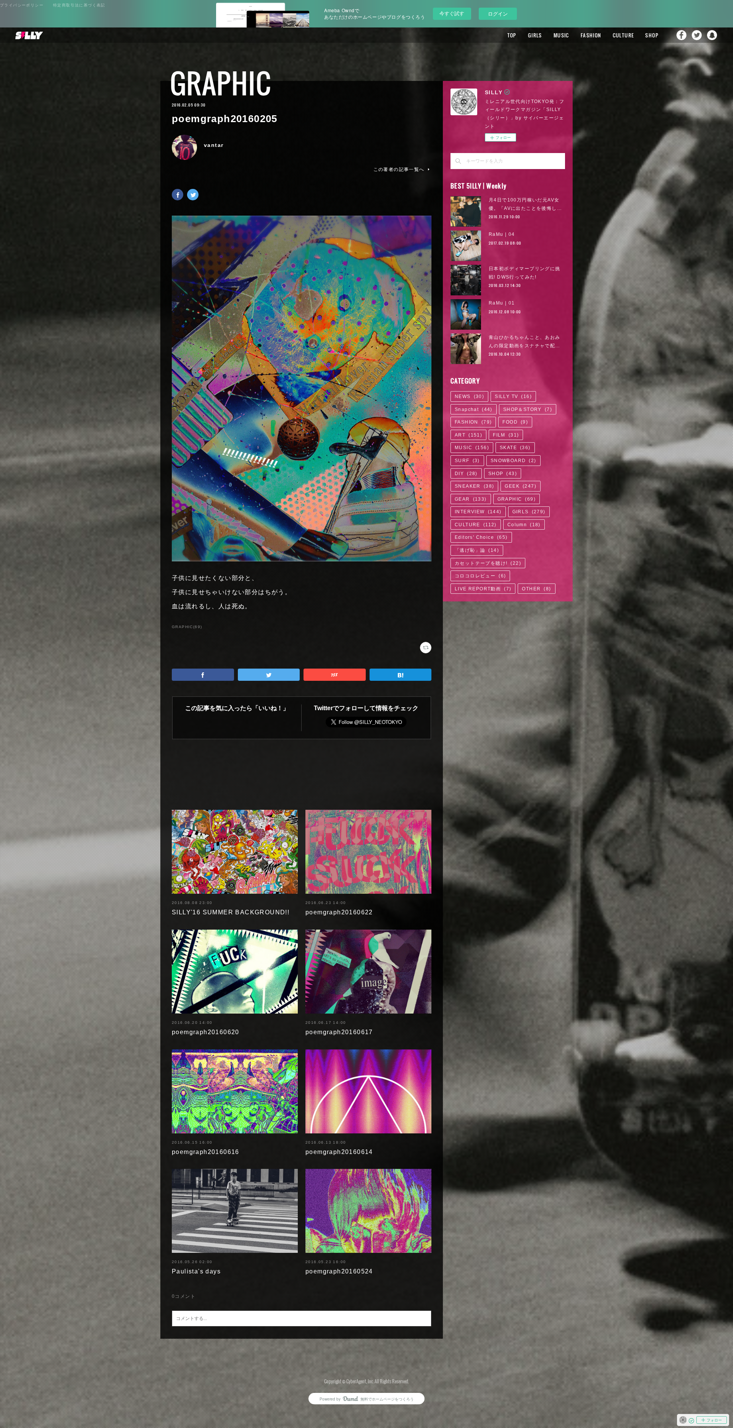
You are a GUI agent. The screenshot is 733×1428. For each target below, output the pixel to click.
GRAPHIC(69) (187, 627)
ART (468, 435)
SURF (467, 460)
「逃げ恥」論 (477, 550)
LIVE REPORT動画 (483, 589)
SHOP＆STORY (527, 409)
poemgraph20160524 (339, 1271)
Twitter (696, 35)
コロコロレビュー (480, 576)
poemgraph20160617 (339, 1032)
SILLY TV (513, 396)
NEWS (469, 396)
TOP (512, 35)
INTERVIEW (478, 511)
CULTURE (623, 35)
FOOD (515, 422)
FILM (506, 435)
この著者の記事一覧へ (399, 169)
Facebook (681, 35)
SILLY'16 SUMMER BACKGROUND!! (230, 912)
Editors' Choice (481, 537)
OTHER (536, 589)
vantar (213, 145)
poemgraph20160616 (205, 1152)
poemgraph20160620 (205, 1032)
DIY (466, 473)
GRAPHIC (220, 83)
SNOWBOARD (513, 460)
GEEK (520, 486)
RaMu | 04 (502, 234)
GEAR (471, 499)
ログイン (498, 13)
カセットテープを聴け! (488, 563)
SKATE (515, 447)
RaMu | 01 (502, 303)
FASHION (591, 35)
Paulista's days (196, 1271)
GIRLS (535, 35)
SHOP (652, 35)
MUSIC (561, 35)
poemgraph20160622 (339, 912)
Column (524, 524)
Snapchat (712, 35)
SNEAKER (474, 486)
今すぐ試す (451, 13)
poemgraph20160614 (339, 1152)
